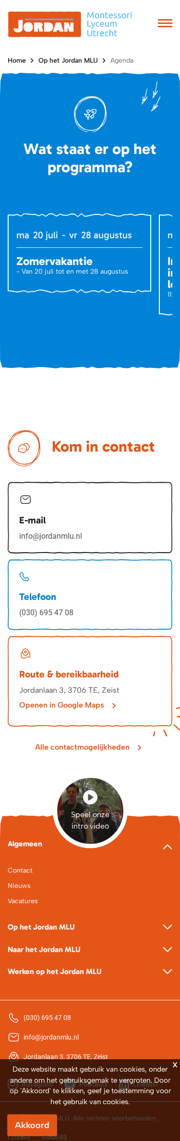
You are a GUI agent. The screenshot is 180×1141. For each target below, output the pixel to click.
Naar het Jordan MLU (44, 949)
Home (17, 60)
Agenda (121, 60)
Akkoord (32, 1125)
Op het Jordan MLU (68, 60)
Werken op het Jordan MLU (55, 971)
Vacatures (23, 901)
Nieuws (19, 886)
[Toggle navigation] (165, 24)
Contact (20, 870)
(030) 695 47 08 (46, 612)
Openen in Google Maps (61, 704)
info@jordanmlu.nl (50, 536)
